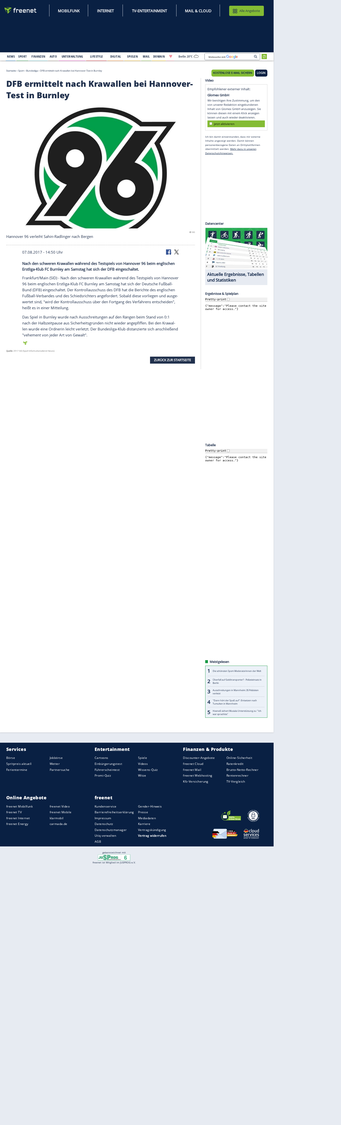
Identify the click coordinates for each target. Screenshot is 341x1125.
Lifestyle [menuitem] (96, 56)
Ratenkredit (235, 764)
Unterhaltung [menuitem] (72, 56)
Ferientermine (16, 769)
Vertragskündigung (152, 830)
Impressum (103, 818)
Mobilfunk (69, 10)
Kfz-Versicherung (195, 781)
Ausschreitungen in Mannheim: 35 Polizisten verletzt (236, 691)
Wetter (55, 764)
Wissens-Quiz (148, 769)
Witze (142, 775)
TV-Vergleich (235, 781)
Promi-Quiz (103, 775)
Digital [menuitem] (115, 56)
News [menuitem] (11, 56)
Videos (143, 764)
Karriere (144, 824)
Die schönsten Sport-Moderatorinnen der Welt (237, 671)
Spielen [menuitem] (132, 56)
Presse (143, 812)
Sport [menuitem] (22, 56)
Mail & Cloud (198, 10)
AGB (98, 841)
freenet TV (14, 812)
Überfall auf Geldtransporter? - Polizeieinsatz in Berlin (237, 681)
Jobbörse (56, 758)
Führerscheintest (107, 769)
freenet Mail (192, 769)
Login (261, 73)
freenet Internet (18, 818)
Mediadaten (147, 818)
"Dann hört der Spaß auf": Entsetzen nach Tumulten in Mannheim (235, 702)
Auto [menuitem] (53, 56)
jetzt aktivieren (224, 123)
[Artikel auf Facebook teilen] (169, 251)
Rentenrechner (237, 775)
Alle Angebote (249, 10)
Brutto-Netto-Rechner (242, 769)
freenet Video (60, 806)
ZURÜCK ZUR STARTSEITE (172, 360)
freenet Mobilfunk (19, 806)
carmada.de (58, 824)
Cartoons (101, 758)
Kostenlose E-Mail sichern (232, 73)
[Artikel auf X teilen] (176, 251)
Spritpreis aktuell (18, 764)
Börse (10, 758)
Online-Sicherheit (239, 758)
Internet (105, 10)
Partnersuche (60, 769)
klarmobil (57, 818)
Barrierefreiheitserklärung (114, 812)
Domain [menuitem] (159, 56)
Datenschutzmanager (111, 830)
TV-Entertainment (149, 10)
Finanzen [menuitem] (38, 56)
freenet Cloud (193, 764)
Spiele (142, 758)
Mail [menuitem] (146, 56)
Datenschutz (104, 824)
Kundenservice (105, 806)
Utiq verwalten (105, 835)
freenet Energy (17, 824)
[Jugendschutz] (114, 857)
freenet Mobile (61, 812)
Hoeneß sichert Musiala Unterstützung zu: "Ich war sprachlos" (237, 712)
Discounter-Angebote (199, 758)
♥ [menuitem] (170, 56)
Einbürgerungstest (108, 764)
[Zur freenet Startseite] (20, 10)
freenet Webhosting (197, 775)
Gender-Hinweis (150, 806)
